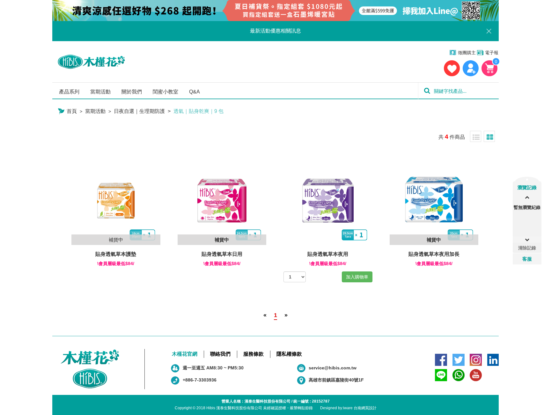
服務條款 (253, 354)
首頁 (71, 111)
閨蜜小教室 (165, 91)
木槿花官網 (184, 354)
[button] (527, 239)
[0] (489, 68)
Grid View (489, 136)
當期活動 (100, 91)
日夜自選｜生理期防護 (139, 111)
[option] (527, 209)
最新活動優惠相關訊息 (275, 30)
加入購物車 (357, 276)
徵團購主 (467, 52)
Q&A (194, 91)
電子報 (491, 52)
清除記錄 (527, 247)
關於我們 (131, 91)
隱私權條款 (289, 354)
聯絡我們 (220, 354)
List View (475, 136)
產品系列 (69, 91)
